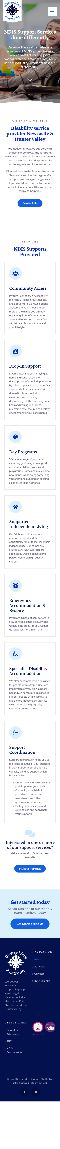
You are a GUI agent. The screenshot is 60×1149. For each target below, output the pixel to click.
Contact (39, 973)
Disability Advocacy (12, 1032)
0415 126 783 (42, 980)
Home (38, 959)
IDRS (9, 1041)
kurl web (43, 1083)
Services (39, 966)
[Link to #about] (30, 79)
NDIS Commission (14, 1050)
